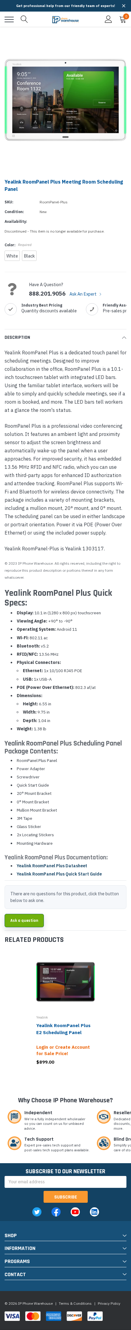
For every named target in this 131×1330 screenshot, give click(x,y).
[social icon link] (36, 1211)
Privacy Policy (109, 1303)
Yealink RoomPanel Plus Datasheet (52, 866)
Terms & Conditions (75, 1303)
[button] (123, 6)
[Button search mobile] (24, 19)
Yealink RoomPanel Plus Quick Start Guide (59, 874)
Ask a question (24, 920)
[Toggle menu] (9, 19)
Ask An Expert (83, 294)
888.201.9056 (47, 293)
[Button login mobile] (108, 19)
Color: (18, 245)
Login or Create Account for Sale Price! (63, 1050)
